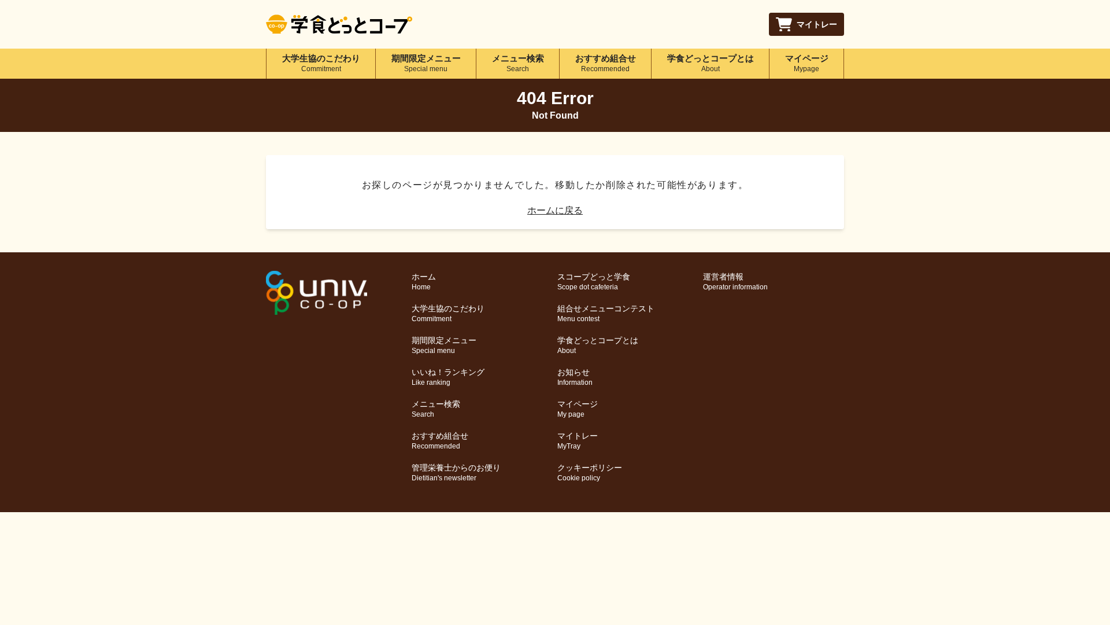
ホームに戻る (555, 210)
